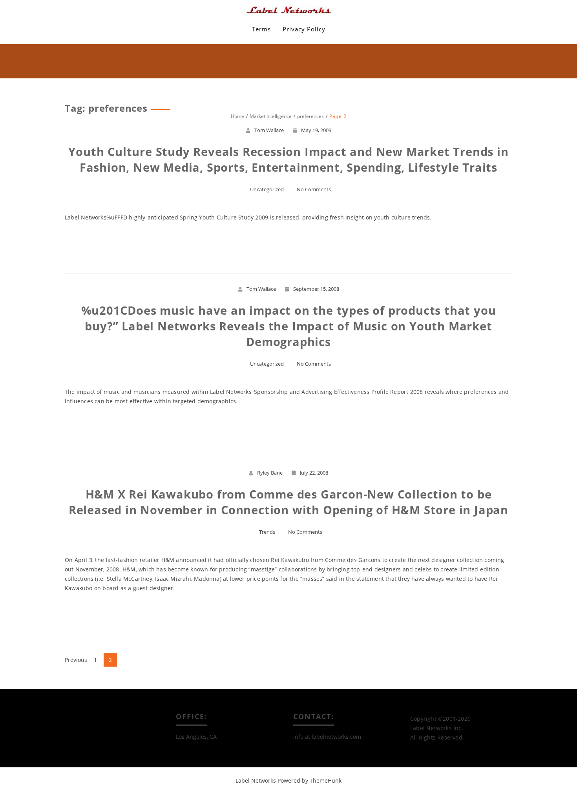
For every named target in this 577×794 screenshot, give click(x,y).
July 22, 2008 (314, 472)
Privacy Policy (304, 29)
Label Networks (256, 780)
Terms (261, 29)
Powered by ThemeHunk (309, 780)
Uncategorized (267, 189)
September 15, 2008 (316, 288)
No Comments (314, 189)
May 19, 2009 (316, 130)
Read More (288, 246)
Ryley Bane (270, 472)
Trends (267, 531)
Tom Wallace (269, 130)
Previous (76, 659)
